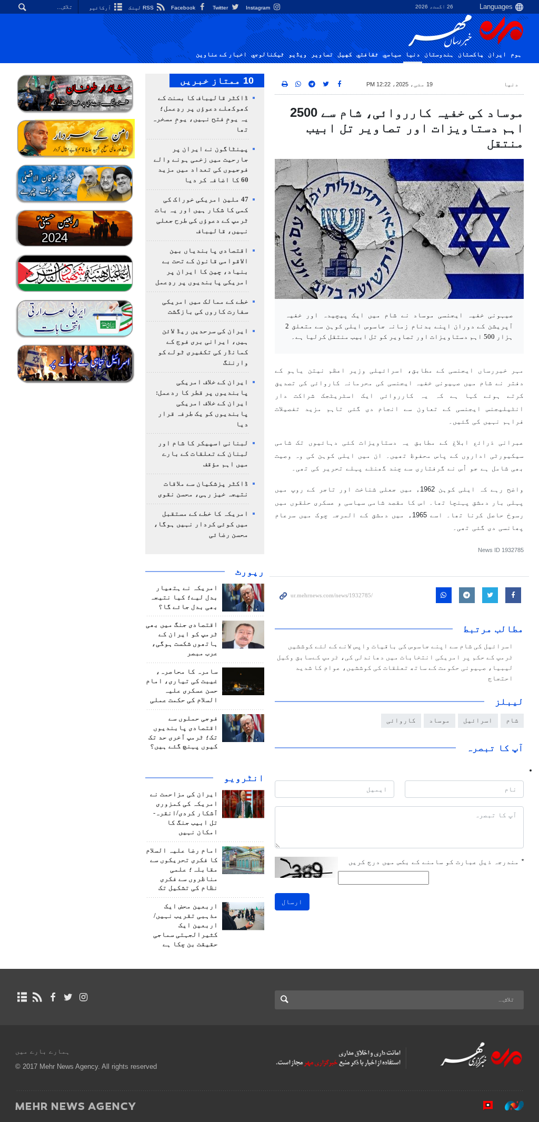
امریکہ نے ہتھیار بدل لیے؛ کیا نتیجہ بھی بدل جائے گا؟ (184, 597)
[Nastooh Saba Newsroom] (509, 1105)
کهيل (344, 54)
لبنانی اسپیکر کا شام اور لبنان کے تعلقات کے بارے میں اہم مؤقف (203, 453)
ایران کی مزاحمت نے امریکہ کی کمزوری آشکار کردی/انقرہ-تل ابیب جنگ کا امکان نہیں (184, 813)
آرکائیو (101, 8)
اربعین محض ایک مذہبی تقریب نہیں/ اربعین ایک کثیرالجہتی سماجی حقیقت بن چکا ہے (185, 925)
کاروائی (401, 720)
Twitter (221, 8)
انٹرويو (244, 778)
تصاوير (322, 54)
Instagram (259, 8)
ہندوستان (439, 54)
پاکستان (471, 54)
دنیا (412, 54)
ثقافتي (367, 54)
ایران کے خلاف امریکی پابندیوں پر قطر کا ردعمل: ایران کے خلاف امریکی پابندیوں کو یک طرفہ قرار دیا (202, 403)
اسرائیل (478, 720)
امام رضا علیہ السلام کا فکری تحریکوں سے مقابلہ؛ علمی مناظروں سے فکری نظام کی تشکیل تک (182, 869)
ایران (497, 54)
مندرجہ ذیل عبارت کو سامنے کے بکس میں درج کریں (436, 862)
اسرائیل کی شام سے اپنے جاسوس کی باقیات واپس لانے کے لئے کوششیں (400, 646)
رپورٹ (249, 571)
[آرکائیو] (21, 997)
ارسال (292, 902)
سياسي (392, 54)
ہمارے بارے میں (42, 1051)
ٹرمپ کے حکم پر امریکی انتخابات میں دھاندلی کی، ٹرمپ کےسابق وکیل (395, 657)
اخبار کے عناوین (221, 54)
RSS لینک (141, 8)
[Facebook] (52, 997)
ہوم (516, 54)
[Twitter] (68, 997)
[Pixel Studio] (483, 1105)
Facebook (184, 8)
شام (512, 720)
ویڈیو (297, 54)
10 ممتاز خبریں (217, 80)
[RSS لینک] (37, 997)
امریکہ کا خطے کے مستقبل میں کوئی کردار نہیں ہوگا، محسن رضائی (201, 524)
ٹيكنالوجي (267, 54)
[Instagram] (83, 997)
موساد (439, 720)
